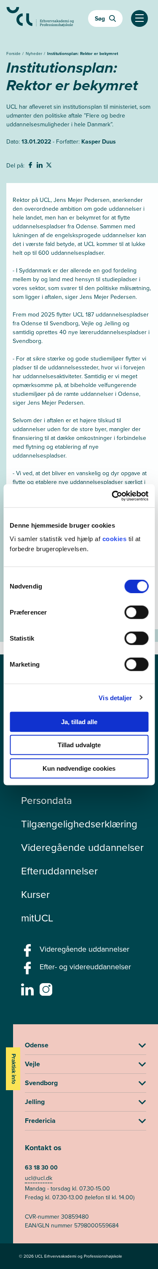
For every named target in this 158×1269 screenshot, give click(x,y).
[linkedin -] (28, 992)
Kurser (35, 894)
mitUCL (37, 918)
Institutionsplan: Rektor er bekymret (82, 53)
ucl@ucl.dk (38, 1178)
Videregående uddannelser (82, 847)
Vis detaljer (115, 697)
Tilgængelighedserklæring (79, 824)
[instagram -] (47, 992)
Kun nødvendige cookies (79, 768)
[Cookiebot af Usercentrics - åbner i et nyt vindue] (112, 495)
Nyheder (34, 53)
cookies (115, 538)
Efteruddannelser (59, 871)
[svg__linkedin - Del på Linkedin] (40, 166)
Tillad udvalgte (79, 744)
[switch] (136, 612)
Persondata (46, 800)
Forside (14, 53)
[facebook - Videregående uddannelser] (28, 953)
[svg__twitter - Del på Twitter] (49, 166)
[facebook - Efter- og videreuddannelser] (28, 970)
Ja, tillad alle (79, 721)
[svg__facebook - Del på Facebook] (31, 166)
